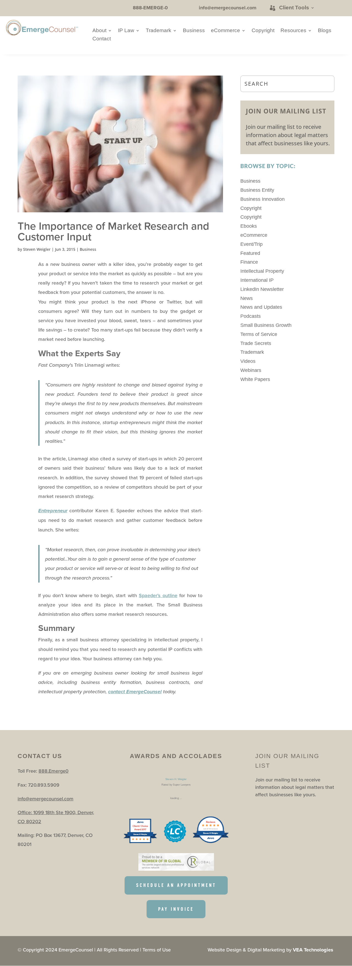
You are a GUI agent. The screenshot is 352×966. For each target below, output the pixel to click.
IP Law (126, 31)
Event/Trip (251, 244)
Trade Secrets (255, 343)
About (99, 31)
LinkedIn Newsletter (262, 289)
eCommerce (225, 31)
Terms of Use (156, 949)
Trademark (158, 31)
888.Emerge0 (53, 770)
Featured (250, 253)
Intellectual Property (262, 271)
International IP (257, 280)
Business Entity (257, 190)
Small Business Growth (266, 325)
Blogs (324, 31)
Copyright (263, 31)
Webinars (250, 370)
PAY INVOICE (176, 909)
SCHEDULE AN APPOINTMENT (176, 885)
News (246, 298)
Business (194, 31)
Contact (101, 39)
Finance (249, 262)
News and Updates (261, 307)
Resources (293, 31)
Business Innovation (262, 199)
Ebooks (248, 226)
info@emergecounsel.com (45, 798)
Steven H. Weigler (176, 779)
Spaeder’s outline (158, 595)
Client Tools (294, 7)
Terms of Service (258, 334)
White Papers (255, 379)
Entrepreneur (52, 511)
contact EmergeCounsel (135, 692)
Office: (25, 812)
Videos (247, 361)
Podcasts (250, 316)
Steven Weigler (37, 249)
